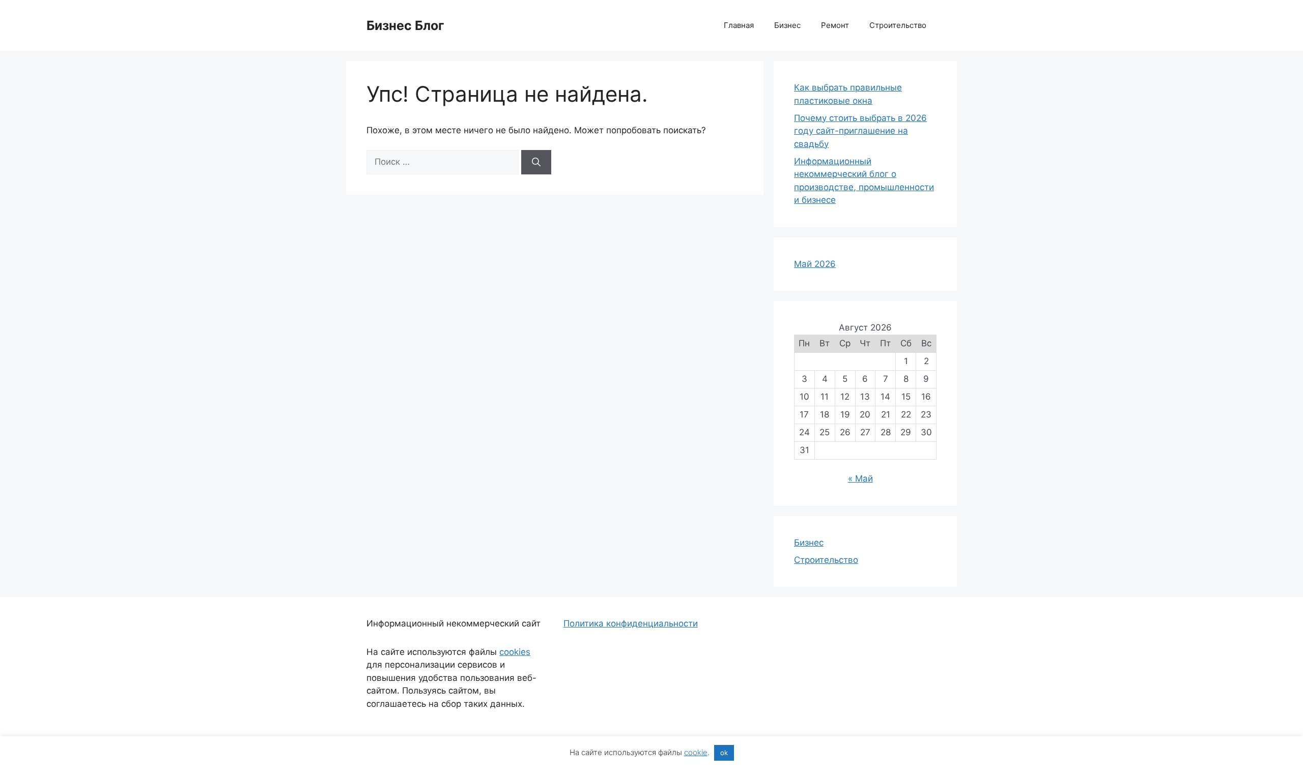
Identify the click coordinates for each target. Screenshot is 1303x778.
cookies (514, 652)
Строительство (897, 25)
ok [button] (724, 753)
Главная (739, 25)
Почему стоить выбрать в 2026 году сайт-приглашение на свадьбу (860, 131)
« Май (860, 478)
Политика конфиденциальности (630, 623)
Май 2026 (815, 264)
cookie (695, 752)
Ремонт (835, 25)
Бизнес (787, 25)
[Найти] (536, 162)
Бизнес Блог (405, 25)
